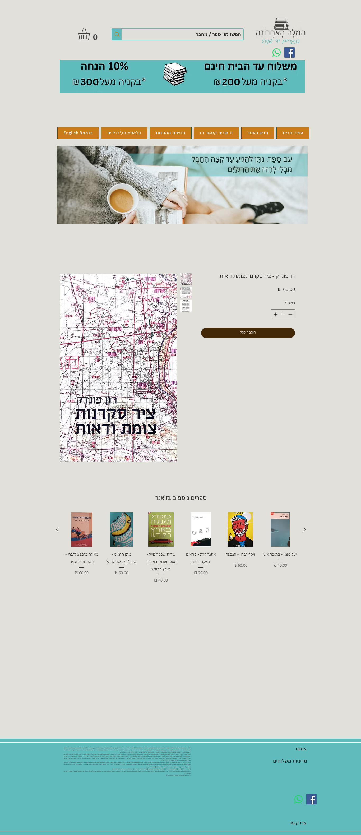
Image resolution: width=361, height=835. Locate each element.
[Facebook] (289, 52)
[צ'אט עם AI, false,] (10, 825)
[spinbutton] (283, 314)
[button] (91, 34)
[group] (181, 555)
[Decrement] (290, 314)
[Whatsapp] (276, 52)
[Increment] (275, 314)
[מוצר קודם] (305, 529)
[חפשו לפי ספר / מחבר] (117, 34)
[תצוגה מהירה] (280, 529)
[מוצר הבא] (57, 529)
